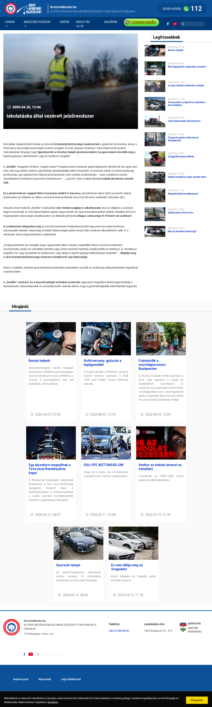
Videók (64, 22)
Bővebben (53, 702)
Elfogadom (197, 700)
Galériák (110, 22)
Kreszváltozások (37, 22)
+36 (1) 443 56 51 (119, 630)
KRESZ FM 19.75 (83, 24)
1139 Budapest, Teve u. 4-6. (39, 633)
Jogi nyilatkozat (71, 679)
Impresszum (21, 679)
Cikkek (10, 22)
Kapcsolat (45, 679)
